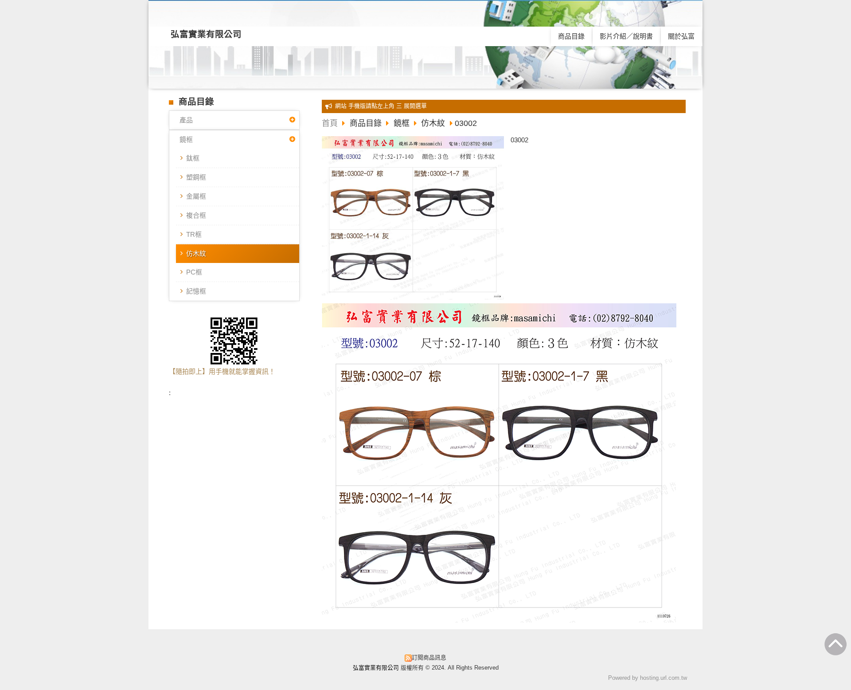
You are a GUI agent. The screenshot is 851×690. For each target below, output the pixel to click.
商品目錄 (367, 123)
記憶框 (196, 291)
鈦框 (192, 158)
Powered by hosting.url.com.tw (647, 677)
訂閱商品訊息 (429, 657)
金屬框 (196, 196)
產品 (186, 120)
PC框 (194, 272)
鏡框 (186, 139)
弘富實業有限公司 (206, 34)
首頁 (330, 123)
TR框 (194, 234)
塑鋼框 (196, 177)
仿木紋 (196, 253)
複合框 (196, 215)
